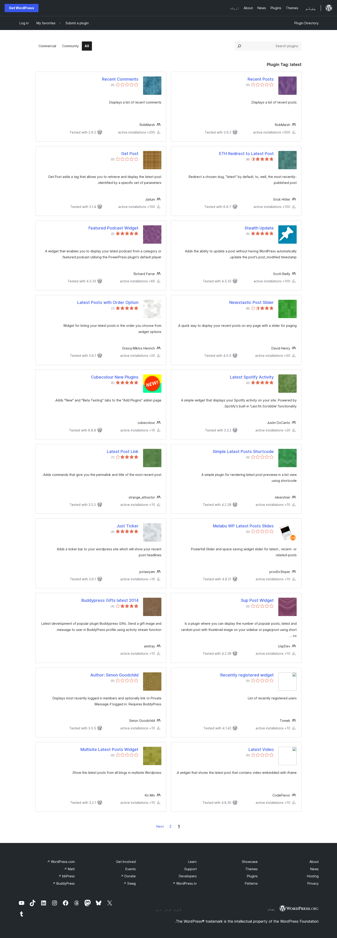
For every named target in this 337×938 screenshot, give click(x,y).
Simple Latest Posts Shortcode (243, 451)
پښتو (271, 909)
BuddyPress (63, 883)
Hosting (313, 876)
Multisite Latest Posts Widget (109, 749)
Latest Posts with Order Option (107, 302)
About (314, 862)
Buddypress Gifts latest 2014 (109, 600)
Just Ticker (127, 526)
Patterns (251, 883)
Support (190, 869)
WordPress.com (61, 862)
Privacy (313, 883)
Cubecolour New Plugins (114, 377)
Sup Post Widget (257, 600)
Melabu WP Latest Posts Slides (243, 526)
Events (130, 869)
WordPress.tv (184, 883)
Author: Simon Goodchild (114, 675)
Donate (128, 876)
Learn (192, 862)
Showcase (250, 862)
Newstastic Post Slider (251, 302)
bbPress (66, 876)
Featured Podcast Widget (113, 228)
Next (160, 826)
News (314, 869)
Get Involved (126, 862)
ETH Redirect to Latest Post (246, 153)
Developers (188, 876)
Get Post (129, 153)
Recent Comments (120, 79)
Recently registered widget (247, 675)
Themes (251, 869)
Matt (69, 869)
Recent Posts (261, 79)
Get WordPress (21, 8)
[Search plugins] (239, 46)
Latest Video (261, 749)
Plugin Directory (306, 23)
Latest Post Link (122, 451)
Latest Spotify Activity (252, 377)
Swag (129, 883)
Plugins (252, 876)
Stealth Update (259, 228)
